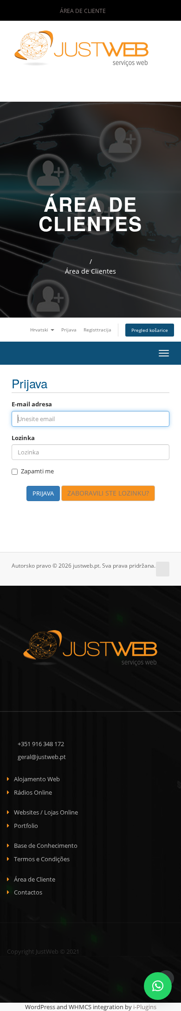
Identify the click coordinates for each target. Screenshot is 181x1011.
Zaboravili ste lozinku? (108, 493)
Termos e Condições (42, 859)
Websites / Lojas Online (46, 812)
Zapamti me (37, 471)
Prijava (69, 329)
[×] (158, 986)
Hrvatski (40, 329)
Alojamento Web (37, 779)
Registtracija (97, 329)
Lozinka (23, 438)
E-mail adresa (32, 404)
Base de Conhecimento (46, 845)
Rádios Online (33, 792)
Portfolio (26, 825)
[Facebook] (126, 11)
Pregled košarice (149, 330)
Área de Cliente (82, 11)
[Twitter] (138, 11)
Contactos (28, 892)
